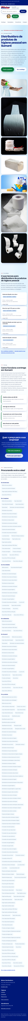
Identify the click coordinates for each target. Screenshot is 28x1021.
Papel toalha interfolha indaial (8, 905)
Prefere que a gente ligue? (14, 455)
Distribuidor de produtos (7, 510)
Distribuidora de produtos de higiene (9, 795)
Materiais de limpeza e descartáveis (9, 871)
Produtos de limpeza (17, 551)
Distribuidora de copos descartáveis (9, 516)
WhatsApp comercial (5, 1008)
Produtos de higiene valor (7, 934)
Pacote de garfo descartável (8, 883)
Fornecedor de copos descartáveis (9, 833)
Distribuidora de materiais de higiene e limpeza (11, 766)
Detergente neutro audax (20, 728)
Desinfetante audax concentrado (8, 722)
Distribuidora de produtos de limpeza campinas (11, 526)
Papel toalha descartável (7, 899)
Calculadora (10, 22)
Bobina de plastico (6, 636)
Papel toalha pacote (6, 915)
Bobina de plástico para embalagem (9, 700)
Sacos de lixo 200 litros (18, 614)
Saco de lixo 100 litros (6, 494)
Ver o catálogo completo (7, 351)
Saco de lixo (4, 554)
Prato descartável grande (7, 924)
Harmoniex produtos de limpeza (8, 864)
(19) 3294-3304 (4, 4)
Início (2, 30)
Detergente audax (17, 725)
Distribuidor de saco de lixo (7, 744)
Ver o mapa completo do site (8, 970)
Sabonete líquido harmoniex (7, 947)
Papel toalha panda (16, 915)
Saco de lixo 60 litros (6, 561)
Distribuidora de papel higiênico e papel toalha (11, 788)
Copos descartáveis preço (7, 712)
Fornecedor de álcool (20, 855)
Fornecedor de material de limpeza (9, 839)
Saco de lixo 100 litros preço (8, 950)
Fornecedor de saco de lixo (7, 855)
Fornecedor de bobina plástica (8, 826)
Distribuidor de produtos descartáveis (10, 741)
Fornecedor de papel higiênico (8, 599)
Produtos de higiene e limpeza (8, 928)
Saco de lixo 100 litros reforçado (8, 558)
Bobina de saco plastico (7, 485)
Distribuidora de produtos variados (9, 810)
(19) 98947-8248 (11, 4)
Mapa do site (4, 996)
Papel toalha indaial (18, 899)
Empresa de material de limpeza (8, 488)
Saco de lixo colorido (17, 962)
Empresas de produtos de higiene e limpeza (11, 823)
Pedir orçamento (7, 69)
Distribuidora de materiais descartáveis (10, 772)
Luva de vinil (21, 602)
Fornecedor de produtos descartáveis (9, 852)
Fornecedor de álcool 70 (7, 858)
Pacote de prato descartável (8, 890)
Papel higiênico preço (21, 893)
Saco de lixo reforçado (17, 561)
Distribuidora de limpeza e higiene (9, 763)
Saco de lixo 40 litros (6, 962)
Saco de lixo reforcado (6, 614)
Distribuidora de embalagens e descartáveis (11, 760)
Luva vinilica (4, 867)
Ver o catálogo (21, 69)
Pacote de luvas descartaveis (8, 886)
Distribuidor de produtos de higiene (9, 738)
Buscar (23, 11)
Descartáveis (4, 507)
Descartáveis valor (6, 716)
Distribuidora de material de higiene (9, 779)
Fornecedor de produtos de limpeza (9, 532)
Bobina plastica (5, 567)
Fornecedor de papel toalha (7, 845)
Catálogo (3, 22)
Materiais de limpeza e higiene (8, 874)
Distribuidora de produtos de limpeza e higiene (11, 807)
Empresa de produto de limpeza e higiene (10, 817)
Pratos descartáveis (6, 548)
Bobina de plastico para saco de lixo (9, 697)
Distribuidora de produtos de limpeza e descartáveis (12, 804)
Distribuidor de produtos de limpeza (9, 513)
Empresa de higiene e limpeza (8, 814)
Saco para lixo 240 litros (19, 966)
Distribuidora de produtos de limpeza (9, 592)
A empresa (25, 22)
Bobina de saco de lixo (6, 703)
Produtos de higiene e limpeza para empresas (11, 931)
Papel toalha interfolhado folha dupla (9, 912)
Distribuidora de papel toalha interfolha (10, 791)
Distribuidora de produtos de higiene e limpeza (11, 798)
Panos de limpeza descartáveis (8, 893)
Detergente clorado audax (7, 728)
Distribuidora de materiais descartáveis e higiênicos (12, 776)
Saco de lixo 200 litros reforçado (8, 959)
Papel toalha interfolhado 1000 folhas (9, 491)
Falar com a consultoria (14, 450)
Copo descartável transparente (8, 709)
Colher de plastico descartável (8, 706)
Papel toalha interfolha (6, 542)
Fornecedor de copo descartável (8, 829)
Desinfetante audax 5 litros (7, 719)
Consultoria (18, 22)
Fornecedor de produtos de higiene (9, 848)
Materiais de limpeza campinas (18, 535)
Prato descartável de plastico (8, 921)
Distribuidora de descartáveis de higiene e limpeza (12, 753)
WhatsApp (15, 16)
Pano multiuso (19, 890)
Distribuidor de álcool (20, 744)
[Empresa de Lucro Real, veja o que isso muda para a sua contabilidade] (9, 16)
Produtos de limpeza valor (7, 943)
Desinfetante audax (16, 716)
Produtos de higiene (6, 551)
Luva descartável (5, 535)
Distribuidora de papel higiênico (8, 589)
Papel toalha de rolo (16, 539)
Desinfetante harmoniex (7, 725)
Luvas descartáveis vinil (14, 867)
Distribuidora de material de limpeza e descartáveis (12, 782)
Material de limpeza (6, 539)
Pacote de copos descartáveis (8, 880)
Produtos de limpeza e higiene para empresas (11, 937)
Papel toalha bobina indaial (19, 896)
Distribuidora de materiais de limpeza (9, 523)
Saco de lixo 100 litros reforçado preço (10, 956)
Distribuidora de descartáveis (8, 520)
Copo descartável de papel (7, 504)
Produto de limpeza (17, 548)
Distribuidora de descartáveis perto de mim (11, 757)
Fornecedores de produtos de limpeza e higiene (11, 861)
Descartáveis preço (19, 712)
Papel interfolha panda (6, 896)
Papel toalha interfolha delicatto (8, 902)
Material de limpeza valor (7, 877)
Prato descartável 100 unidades (8, 918)
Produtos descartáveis (19, 943)
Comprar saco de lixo (21, 706)
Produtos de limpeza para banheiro (9, 940)
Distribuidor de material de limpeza (17, 507)
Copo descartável (17, 501)
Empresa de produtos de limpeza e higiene (10, 820)
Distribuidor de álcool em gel (8, 747)
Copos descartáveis (19, 504)
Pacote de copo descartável (20, 877)
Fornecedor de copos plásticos (8, 836)
